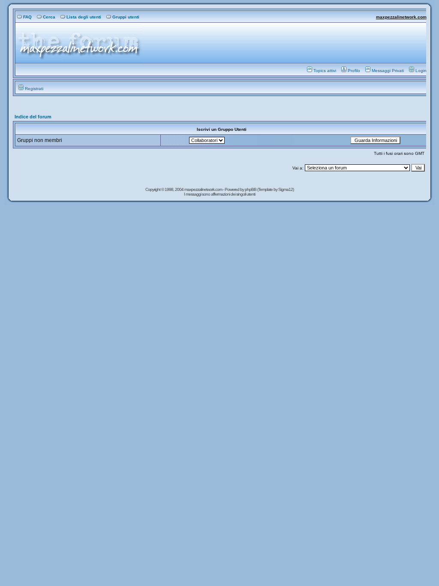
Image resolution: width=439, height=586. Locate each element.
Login (421, 70)
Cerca (49, 17)
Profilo (354, 70)
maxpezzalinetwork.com (401, 17)
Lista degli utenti (83, 17)
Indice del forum (33, 116)
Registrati (34, 88)
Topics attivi (324, 70)
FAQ (27, 17)
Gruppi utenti (125, 17)
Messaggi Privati (388, 70)
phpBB (251, 189)
